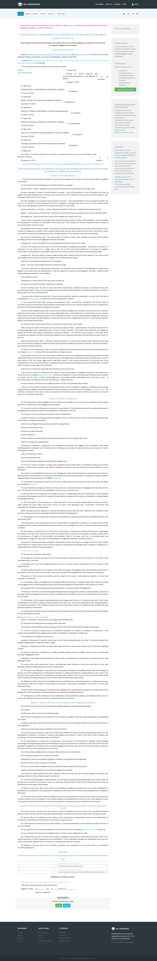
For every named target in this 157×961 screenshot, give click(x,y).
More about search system (124, 132)
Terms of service (65, 938)
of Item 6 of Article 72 (63, 54)
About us (62, 932)
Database (99, 4)
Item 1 (71, 25)
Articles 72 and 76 (34, 299)
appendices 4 (97, 389)
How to (109, 4)
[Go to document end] (137, 14)
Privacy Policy (64, 941)
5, (104, 389)
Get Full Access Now (125, 89)
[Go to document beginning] (133, 14)
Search (20, 932)
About (42, 14)
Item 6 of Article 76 (82, 54)
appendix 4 (33, 484)
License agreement (45, 941)
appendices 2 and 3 (46, 375)
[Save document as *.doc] (128, 14)
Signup (66, 905)
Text (20, 14)
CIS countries (43, 932)
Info (124, 4)
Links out (51, 14)
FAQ (40, 938)
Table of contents (31, 14)
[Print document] (124, 14)
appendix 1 (31, 352)
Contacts (62, 935)
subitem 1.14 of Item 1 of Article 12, (41, 54)
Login (135, 4)
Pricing (117, 4)
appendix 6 (58, 478)
